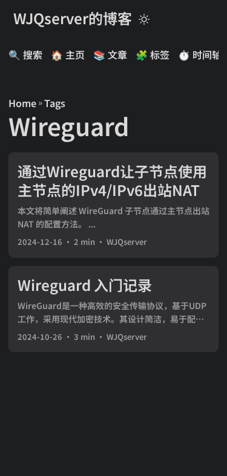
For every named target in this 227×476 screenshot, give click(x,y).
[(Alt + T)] (144, 18)
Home (22, 103)
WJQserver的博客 (72, 17)
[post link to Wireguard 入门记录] (113, 309)
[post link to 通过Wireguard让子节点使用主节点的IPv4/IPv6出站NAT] (113, 205)
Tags (54, 103)
